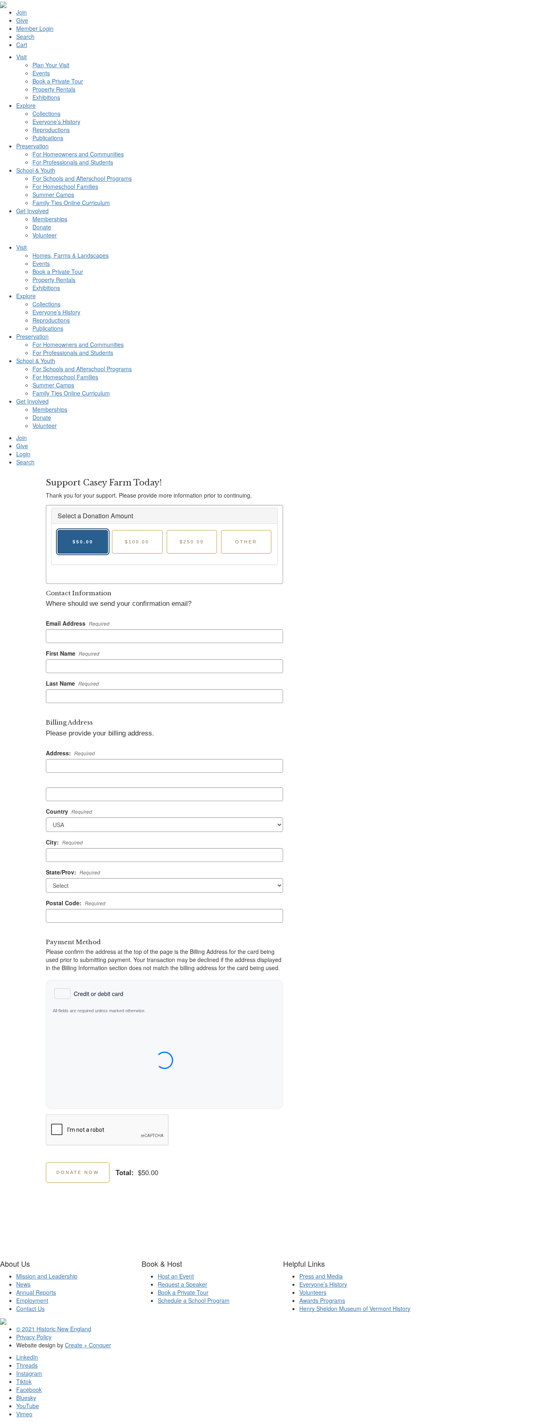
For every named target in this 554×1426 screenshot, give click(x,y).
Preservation (32, 146)
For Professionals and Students (72, 162)
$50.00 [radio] (83, 541)
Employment (32, 1300)
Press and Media (321, 1276)
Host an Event (176, 1276)
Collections (46, 113)
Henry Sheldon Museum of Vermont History (354, 1308)
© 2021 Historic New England (53, 1329)
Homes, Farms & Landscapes (70, 255)
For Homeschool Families (65, 186)
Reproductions (51, 130)
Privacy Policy (34, 1337)
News (23, 1284)
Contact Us (30, 1308)
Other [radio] (246, 541)
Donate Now (77, 1172)
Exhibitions (46, 97)
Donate (41, 227)
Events (41, 73)
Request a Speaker (182, 1284)
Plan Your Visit (50, 65)
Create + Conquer (88, 1345)
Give (22, 20)
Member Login (35, 28)
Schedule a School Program (194, 1300)
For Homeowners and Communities (78, 154)
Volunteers (312, 1292)
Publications (47, 138)
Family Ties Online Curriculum (71, 203)
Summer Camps (53, 194)
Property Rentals (53, 89)
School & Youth (35, 170)
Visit (21, 57)
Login (23, 454)
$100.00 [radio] (137, 541)
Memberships (49, 219)
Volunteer (44, 235)
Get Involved (32, 211)
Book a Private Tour (57, 81)
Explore (26, 105)
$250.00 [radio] (192, 541)
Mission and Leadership (46, 1276)
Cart (21, 45)
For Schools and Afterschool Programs (82, 178)
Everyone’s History (56, 122)
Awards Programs (322, 1300)
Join (21, 12)
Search (25, 36)
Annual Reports (36, 1292)
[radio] (89, 994)
